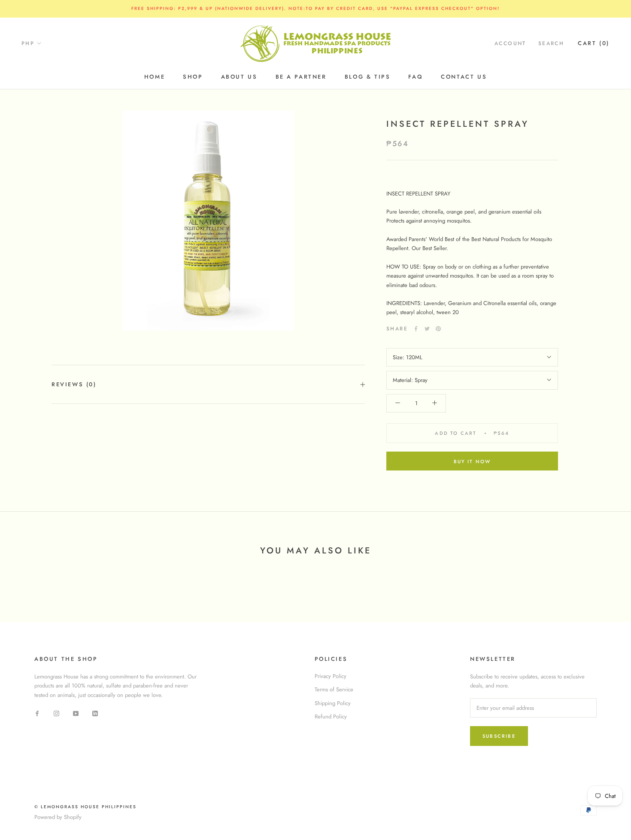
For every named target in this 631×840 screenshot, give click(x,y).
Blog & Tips (368, 77)
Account (510, 43)
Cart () (594, 43)
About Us (239, 77)
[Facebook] (416, 328)
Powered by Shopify (58, 817)
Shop (193, 77)
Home (154, 77)
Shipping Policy (333, 703)
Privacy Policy (330, 676)
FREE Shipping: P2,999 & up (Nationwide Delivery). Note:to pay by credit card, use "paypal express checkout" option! (315, 8)
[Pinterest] (438, 328)
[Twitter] (427, 328)
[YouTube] (76, 712)
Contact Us (464, 77)
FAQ (415, 77)
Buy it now (472, 461)
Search (551, 43)
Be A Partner (301, 77)
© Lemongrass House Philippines (85, 806)
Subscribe (499, 736)
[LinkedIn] (95, 712)
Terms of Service (334, 689)
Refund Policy (331, 716)
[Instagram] (56, 712)
